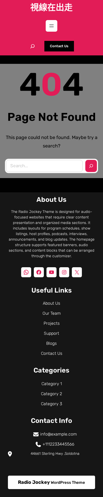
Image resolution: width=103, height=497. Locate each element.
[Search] (91, 166)
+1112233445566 (58, 444)
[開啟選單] (51, 26)
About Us (51, 303)
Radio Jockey (34, 482)
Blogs (51, 343)
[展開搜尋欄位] (32, 46)
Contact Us (59, 46)
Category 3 (51, 403)
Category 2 (51, 393)
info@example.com (58, 434)
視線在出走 (51, 7)
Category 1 (51, 383)
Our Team (52, 313)
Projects (52, 323)
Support (51, 333)
